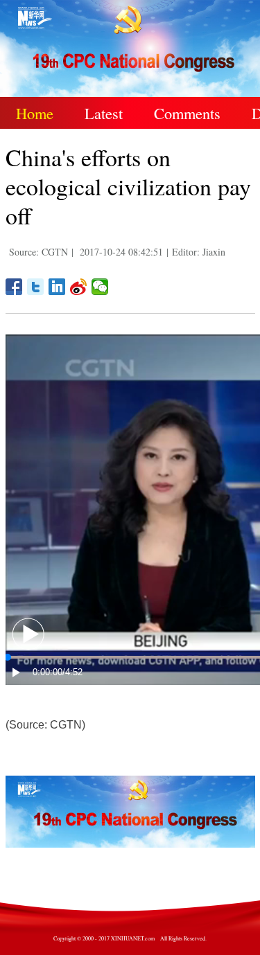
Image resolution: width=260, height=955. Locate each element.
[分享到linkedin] (57, 286)
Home (34, 112)
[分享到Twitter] (35, 286)
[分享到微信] (100, 286)
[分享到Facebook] (14, 286)
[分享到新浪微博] (78, 286)
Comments (187, 112)
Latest (104, 112)
